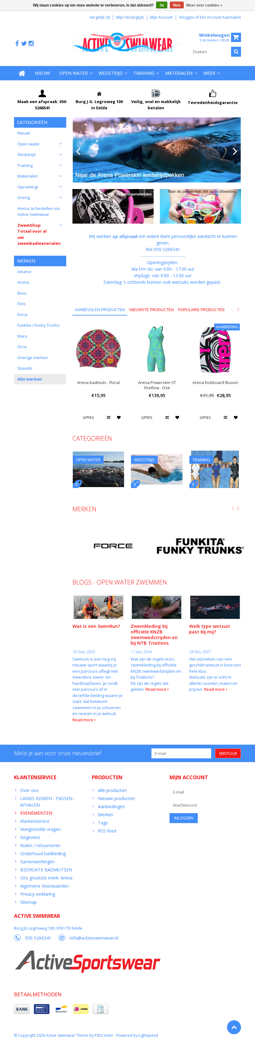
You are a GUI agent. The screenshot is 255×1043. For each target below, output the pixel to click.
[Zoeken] (236, 52)
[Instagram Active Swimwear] (31, 43)
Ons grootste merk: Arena (46, 878)
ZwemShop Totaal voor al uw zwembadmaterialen (39, 234)
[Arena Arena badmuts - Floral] (98, 349)
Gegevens (30, 837)
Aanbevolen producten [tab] (100, 310)
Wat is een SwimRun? (96, 626)
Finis (21, 303)
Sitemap (28, 902)
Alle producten (112, 790)
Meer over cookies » (204, 5)
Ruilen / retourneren (40, 845)
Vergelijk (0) (100, 17)
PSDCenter (104, 1035)
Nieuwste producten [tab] (151, 310)
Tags (103, 823)
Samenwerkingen (37, 862)
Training (143, 73)
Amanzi (24, 271)
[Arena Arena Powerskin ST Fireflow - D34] (157, 349)
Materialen (178, 73)
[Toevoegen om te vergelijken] (109, 418)
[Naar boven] (234, 1027)
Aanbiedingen (111, 806)
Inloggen (187, 17)
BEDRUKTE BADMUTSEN (46, 870)
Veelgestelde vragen (40, 829)
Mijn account (161, 17)
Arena (23, 282)
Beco (22, 293)
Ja (162, 5)
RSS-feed (107, 831)
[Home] (22, 73)
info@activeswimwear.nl (94, 938)
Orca (21, 346)
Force (22, 314)
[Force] (113, 546)
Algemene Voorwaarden (44, 886)
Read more (83, 720)
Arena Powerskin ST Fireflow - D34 (157, 385)
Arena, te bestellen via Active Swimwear (38, 211)
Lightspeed (148, 1035)
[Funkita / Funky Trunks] (200, 546)
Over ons (29, 790)
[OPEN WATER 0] (98, 454)
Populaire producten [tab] (201, 310)
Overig (23, 197)
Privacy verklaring (37, 894)
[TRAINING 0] (215, 454)
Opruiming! (27, 187)
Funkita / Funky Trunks (38, 325)
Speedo (24, 368)
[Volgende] (235, 152)
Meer (209, 73)
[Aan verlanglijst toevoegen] (119, 418)
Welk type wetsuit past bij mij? (209, 629)
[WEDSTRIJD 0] (157, 454)
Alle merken (29, 379)
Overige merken (32, 357)
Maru (22, 336)
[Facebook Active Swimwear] (17, 43)
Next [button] (238, 309)
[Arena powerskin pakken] (157, 150)
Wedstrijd (111, 73)
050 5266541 (38, 938)
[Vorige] (78, 152)
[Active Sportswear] (87, 954)
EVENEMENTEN (36, 813)
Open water (73, 73)
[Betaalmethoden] (22, 1009)
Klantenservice (34, 821)
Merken (105, 815)
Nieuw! (42, 73)
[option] (98, 376)
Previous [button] (232, 309)
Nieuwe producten (116, 798)
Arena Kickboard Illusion (215, 382)
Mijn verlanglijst (130, 17)
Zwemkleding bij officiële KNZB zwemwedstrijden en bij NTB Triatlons (154, 634)
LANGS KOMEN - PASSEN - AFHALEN (47, 801)
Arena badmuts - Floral (98, 382)
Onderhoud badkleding (43, 853)
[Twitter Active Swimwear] (24, 43)
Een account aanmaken (220, 17)
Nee (176, 5)
